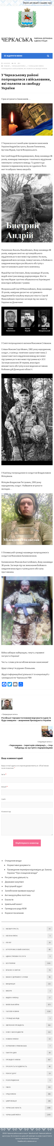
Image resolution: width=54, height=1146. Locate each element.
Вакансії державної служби (17, 977)
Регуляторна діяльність (16, 877)
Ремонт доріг (11, 1073)
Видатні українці (12, 998)
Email (4, 787)
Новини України (12, 1039)
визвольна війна (12, 1005)
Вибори (9, 991)
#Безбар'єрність (12, 929)
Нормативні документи (18, 865)
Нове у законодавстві (14, 1032)
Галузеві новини (12, 1011)
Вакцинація (10, 984)
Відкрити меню (14, 56)
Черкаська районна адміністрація (27, 17)
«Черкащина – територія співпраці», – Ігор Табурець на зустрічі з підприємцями (31, 746)
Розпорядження (12, 1080)
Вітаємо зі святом (13, 970)
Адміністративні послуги (16, 956)
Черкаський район (18, 66)
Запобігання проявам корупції (20, 890)
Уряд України (11, 1094)
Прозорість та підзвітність (16, 1066)
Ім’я (3, 774)
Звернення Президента (15, 1025)
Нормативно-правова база (16, 1046)
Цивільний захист (13, 904)
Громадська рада (12, 1018)
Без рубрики (10, 963)
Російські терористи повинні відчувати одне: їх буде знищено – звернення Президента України (26, 719)
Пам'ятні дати (11, 1053)
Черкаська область (13, 1108)
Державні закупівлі (14, 881)
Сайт (3, 799)
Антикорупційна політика (17, 895)
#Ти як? (8, 943)
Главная (7, 66)
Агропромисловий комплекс (18, 949)
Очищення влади (13, 860)
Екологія (9, 899)
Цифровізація (11, 1101)
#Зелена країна (11, 936)
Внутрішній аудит (13, 886)
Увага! (8, 1087)
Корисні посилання (14, 913)
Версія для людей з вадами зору (37, 2)
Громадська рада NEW (16, 908)
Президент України (13, 1060)
